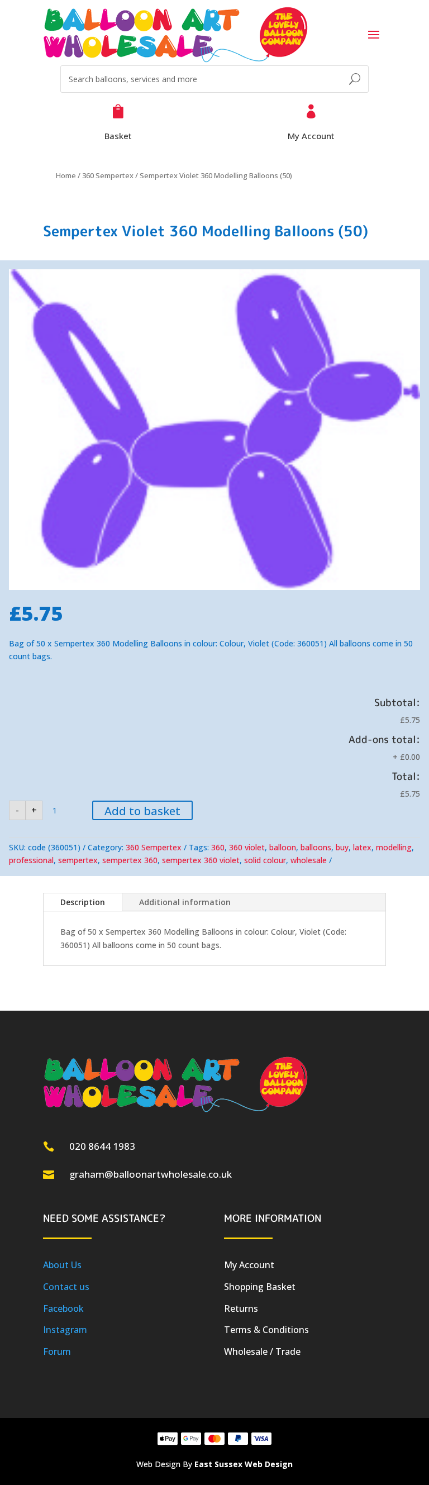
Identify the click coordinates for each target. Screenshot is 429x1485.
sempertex (78, 860)
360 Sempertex (108, 175)
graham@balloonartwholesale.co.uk (150, 1174)
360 (218, 847)
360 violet (247, 847)
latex (362, 847)
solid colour (265, 860)
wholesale (308, 860)
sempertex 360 (130, 860)
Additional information (185, 902)
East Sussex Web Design (243, 1464)
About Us (62, 1265)
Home (66, 175)
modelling (394, 847)
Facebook (63, 1308)
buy (342, 847)
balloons (316, 847)
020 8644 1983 (102, 1146)
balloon (282, 847)
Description (82, 902)
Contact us (66, 1287)
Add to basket (142, 810)
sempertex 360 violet (201, 860)
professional (31, 860)
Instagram (65, 1330)
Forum (57, 1351)
